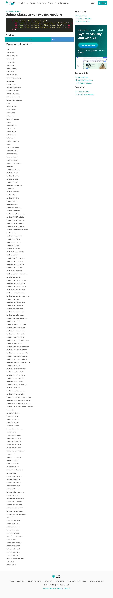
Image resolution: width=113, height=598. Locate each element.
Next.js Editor (59, 581)
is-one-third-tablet (13, 463)
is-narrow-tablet (12, 157)
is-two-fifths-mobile (13, 527)
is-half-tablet (11, 135)
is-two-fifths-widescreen (15, 536)
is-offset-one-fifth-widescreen (17, 274)
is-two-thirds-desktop (14, 542)
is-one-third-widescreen (15, 470)
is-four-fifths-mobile (13, 94)
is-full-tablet (11, 113)
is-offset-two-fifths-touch (15, 381)
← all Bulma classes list (13, 11)
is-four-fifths (11, 84)
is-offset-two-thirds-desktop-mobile (19, 397)
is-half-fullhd (11, 128)
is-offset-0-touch (12, 182)
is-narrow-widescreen (14, 163)
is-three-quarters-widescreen (16, 514)
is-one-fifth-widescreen (14, 429)
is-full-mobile (11, 109)
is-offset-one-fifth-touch (15, 271)
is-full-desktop (12, 106)
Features (32, 3)
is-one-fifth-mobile (13, 419)
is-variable (10, 561)
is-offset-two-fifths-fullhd (15, 372)
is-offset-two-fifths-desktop (16, 369)
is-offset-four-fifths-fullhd (15, 217)
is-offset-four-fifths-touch (15, 226)
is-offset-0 (10, 166)
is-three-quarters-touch (15, 511)
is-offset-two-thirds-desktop (16, 391)
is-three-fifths (11, 473)
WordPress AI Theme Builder (76, 581)
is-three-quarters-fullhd (14, 501)
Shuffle (52, 585)
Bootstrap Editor (83, 92)
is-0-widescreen (12, 75)
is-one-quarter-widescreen (16, 451)
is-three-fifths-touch (13, 489)
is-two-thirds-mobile (13, 549)
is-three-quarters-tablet (15, 508)
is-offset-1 (10, 188)
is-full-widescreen (13, 119)
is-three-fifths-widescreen (15, 492)
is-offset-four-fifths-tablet (15, 223)
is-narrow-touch (12, 160)
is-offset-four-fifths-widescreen (17, 230)
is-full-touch (11, 116)
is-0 (8, 49)
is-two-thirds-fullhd (13, 546)
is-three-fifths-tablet (13, 486)
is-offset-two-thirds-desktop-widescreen (20, 407)
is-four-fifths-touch (13, 97)
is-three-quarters (12, 495)
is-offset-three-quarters (15, 343)
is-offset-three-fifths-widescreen (18, 340)
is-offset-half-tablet (13, 245)
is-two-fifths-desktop (14, 520)
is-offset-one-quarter (14, 277)
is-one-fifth (10, 410)
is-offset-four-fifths (13, 211)
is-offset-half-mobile (14, 242)
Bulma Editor (82, 16)
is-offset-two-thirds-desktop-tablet (19, 400)
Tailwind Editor (83, 77)
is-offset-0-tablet (12, 179)
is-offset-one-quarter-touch (16, 293)
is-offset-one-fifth (13, 255)
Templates (47, 581)
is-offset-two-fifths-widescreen (17, 384)
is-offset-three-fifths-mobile (16, 331)
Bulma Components (84, 18)
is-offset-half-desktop (14, 236)
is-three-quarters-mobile (15, 505)
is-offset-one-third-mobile (15, 309)
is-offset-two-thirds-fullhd (15, 394)
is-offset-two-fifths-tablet (15, 378)
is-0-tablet (10, 65)
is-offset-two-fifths (13, 365)
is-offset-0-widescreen (14, 185)
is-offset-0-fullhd (12, 173)
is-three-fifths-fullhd (13, 479)
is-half (9, 122)
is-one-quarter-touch (14, 448)
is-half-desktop (12, 125)
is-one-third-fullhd (13, 460)
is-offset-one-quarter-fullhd (16, 283)
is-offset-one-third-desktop (16, 302)
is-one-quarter (11, 432)
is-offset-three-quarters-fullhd (17, 350)
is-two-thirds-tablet (13, 552)
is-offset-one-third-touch (15, 315)
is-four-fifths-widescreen (15, 100)
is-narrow (10, 144)
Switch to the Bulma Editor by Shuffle (55, 588)
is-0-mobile (10, 62)
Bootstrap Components (86, 94)
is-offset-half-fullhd (13, 239)
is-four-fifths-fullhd (13, 90)
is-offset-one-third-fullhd (15, 305)
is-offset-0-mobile (13, 176)
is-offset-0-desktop (13, 169)
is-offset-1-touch (12, 204)
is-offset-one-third (13, 299)
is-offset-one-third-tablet (15, 312)
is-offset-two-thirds (13, 388)
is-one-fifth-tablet (13, 422)
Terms (12, 581)
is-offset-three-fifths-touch (16, 337)
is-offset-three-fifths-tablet (16, 334)
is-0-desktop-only (13, 56)
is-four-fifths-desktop (14, 87)
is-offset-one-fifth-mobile (15, 264)
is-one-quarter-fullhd (14, 438)
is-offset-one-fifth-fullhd (15, 261)
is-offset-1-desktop (13, 192)
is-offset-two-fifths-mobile (16, 375)
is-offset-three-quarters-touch (17, 359)
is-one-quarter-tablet (14, 444)
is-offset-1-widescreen (14, 207)
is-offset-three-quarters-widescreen (19, 362)
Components (42, 3)
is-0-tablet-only (12, 68)
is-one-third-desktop (14, 457)
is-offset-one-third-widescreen (17, 318)
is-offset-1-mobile (13, 198)
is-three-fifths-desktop (14, 476)
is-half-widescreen (13, 141)
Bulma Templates (84, 21)
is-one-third (11, 454)
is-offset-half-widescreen (15, 252)
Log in (93, 3)
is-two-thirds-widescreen (15, 558)
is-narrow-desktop (13, 147)
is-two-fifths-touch (13, 533)
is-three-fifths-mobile (14, 482)
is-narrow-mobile (12, 154)
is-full (8, 103)
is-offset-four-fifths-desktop (16, 214)
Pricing (50, 3)
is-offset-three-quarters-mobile (17, 353)
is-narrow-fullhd (12, 150)
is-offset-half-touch (13, 248)
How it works (23, 3)
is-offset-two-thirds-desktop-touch (18, 403)
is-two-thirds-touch (13, 555)
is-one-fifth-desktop (13, 413)
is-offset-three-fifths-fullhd (16, 328)
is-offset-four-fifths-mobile (16, 220)
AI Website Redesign (62, 3)
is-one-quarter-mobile (14, 441)
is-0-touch (10, 71)
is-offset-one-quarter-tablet (16, 290)
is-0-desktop (11, 52)
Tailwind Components (85, 80)
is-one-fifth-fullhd (13, 416)
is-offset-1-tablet (12, 201)
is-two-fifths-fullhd (13, 524)
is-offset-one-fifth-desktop (16, 258)
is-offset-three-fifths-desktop (17, 324)
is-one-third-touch (13, 467)
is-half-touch (11, 138)
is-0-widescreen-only (14, 78)
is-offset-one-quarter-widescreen (18, 296)
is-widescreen (11, 565)
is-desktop (10, 81)
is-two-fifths (11, 517)
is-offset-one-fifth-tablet (15, 267)
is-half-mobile (11, 132)
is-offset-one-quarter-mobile (16, 286)
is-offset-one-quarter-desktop (17, 280)
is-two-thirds (11, 539)
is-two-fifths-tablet (13, 530)
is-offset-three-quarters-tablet (17, 356)
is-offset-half (11, 233)
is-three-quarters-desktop (15, 498)
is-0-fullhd (10, 59)
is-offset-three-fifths (13, 321)
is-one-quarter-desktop (14, 435)
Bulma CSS (21, 581)
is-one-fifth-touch (13, 426)
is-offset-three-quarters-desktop (18, 346)
